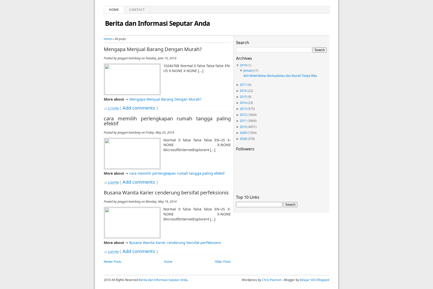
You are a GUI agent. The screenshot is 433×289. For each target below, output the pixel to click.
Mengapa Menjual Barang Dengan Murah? (153, 49)
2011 (243, 121)
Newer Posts (112, 261)
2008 (243, 139)
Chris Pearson (271, 280)
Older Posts (223, 261)
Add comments (139, 108)
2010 (243, 127)
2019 (243, 65)
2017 (243, 85)
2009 (243, 133)
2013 (243, 109)
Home (114, 10)
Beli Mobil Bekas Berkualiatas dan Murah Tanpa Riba (280, 76)
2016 (243, 91)
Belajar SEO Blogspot (314, 280)
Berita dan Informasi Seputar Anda (157, 23)
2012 (243, 115)
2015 (243, 97)
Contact (137, 10)
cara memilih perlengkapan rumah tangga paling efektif (167, 121)
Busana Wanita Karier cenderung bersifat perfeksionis (166, 192)
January (248, 70)
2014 (243, 103)
